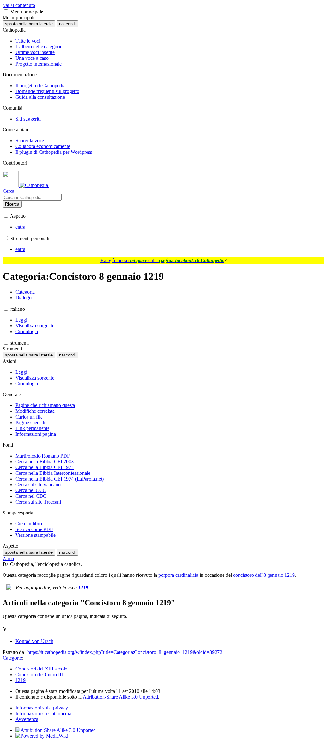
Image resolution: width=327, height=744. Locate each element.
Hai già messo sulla (162, 260)
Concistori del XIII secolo (41, 668)
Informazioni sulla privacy (41, 707)
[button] (6, 11)
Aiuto (8, 558)
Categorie (12, 658)
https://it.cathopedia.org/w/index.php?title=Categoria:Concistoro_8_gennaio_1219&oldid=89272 (124, 652)
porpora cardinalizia (178, 575)
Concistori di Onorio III (39, 674)
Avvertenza (26, 719)
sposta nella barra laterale (29, 23)
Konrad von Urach (34, 641)
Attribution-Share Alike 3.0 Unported (120, 697)
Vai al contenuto (19, 5)
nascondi (67, 23)
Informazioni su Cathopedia (43, 713)
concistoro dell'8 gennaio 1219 (264, 575)
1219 (83, 587)
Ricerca (12, 204)
